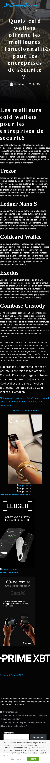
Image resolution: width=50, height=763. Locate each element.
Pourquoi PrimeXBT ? (11, 675)
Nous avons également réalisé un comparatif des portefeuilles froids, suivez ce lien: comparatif (24, 401)
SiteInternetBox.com (20, 5)
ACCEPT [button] (33, 759)
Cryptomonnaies (10, 712)
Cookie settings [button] (17, 759)
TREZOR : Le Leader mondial (25, 410)
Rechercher (8, 733)
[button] (37, 11)
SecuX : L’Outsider (9, 572)
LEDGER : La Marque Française (15, 494)
